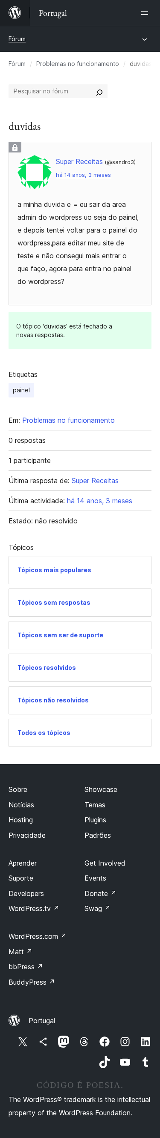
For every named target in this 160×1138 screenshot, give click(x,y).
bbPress (26, 966)
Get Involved (104, 863)
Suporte (21, 878)
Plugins (95, 819)
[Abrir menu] (146, 13)
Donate (100, 893)
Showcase (100, 789)
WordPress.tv (34, 908)
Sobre (18, 789)
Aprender (23, 863)
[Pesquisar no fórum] (99, 91)
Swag (97, 908)
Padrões (97, 835)
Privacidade (27, 835)
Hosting (21, 819)
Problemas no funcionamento (77, 63)
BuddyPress (32, 982)
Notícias (21, 804)
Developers (26, 893)
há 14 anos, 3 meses (83, 175)
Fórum (17, 38)
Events (95, 878)
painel (21, 390)
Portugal (42, 1020)
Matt (20, 951)
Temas (94, 804)
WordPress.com (38, 936)
